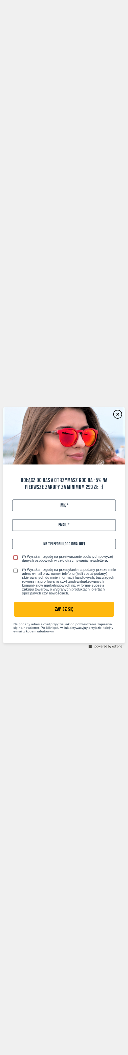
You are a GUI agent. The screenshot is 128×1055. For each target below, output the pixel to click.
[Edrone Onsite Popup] (64, 527)
